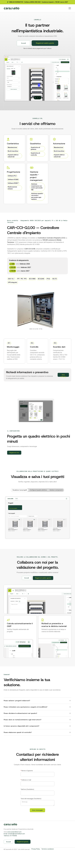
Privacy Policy (35, 849)
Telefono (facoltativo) (27, 789)
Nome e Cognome (27, 770)
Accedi (23, 43)
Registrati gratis (22, 842)
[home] (11, 8)
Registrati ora (14, 452)
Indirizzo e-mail (26, 780)
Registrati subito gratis (45, 43)
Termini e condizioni (47, 849)
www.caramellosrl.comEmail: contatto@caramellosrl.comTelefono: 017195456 (14, 833)
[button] (69, 8)
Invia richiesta (63, 375)
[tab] (19, 490)
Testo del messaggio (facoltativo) (31, 798)
